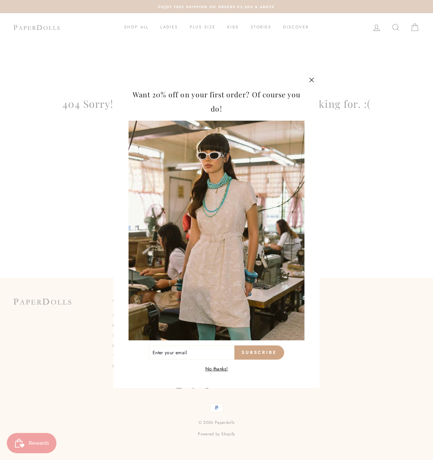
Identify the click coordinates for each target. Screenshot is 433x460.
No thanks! (216, 368)
